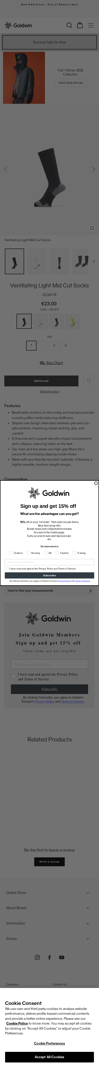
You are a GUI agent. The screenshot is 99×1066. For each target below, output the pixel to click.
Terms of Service (82, 581)
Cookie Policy (17, 1023)
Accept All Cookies (49, 1057)
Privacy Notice (64, 581)
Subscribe (49, 575)
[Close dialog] (96, 483)
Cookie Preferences (49, 1043)
